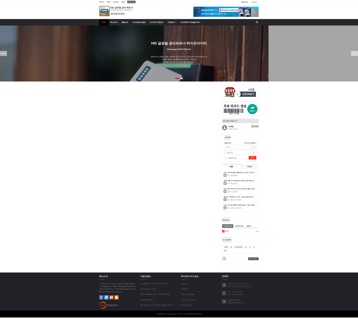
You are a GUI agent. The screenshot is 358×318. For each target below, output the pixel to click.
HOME (103, 22)
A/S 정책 (184, 284)
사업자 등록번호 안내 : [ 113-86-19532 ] (155, 294)
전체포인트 (239, 226)
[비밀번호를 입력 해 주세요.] (240, 153)
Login (252, 158)
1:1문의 (116, 2)
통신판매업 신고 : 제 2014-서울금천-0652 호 (157, 305)
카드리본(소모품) (138, 22)
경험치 (248, 226)
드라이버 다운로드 (156, 22)
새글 (123, 2)
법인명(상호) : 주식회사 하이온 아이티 (154, 284)
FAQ (108, 2)
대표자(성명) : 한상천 (148, 289)
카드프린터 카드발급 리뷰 (190, 22)
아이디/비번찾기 (250, 143)
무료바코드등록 (240, 109)
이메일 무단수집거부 (189, 300)
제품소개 (125, 22)
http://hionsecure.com (236, 303)
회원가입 (244, 2)
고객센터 (171, 22)
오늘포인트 (227, 226)
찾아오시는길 (186, 305)
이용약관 (184, 289)
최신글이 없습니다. (230, 121)
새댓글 (249, 166)
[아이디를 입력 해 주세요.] (240, 147)
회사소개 (114, 22)
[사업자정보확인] (146, 300)
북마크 (101, 2)
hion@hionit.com (234, 300)
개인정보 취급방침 (188, 294)
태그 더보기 (253, 258)
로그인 (254, 2)
